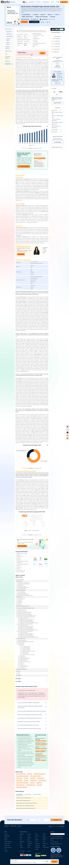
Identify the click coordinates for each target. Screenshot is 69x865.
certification (44, 210)
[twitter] (56, 826)
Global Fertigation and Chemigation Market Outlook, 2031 (26, 803)
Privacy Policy (13, 826)
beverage (36, 192)
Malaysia (36, 839)
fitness (33, 432)
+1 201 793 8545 (56, 46)
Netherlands (22, 841)
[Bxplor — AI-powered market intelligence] (25, 2)
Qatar (44, 841)
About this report (8, 29)
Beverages (53, 16)
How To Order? (7, 843)
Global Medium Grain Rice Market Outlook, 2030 (25, 805)
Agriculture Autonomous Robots (22, 782)
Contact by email (56, 49)
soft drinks (38, 186)
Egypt (44, 835)
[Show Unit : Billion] (32, 145)
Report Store (64, 2)
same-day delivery (45, 430)
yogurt (39, 63)
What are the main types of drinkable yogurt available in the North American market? (30, 707)
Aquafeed (32, 782)
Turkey (28, 847)
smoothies (25, 305)
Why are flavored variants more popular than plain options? (29, 721)
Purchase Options (55, 32)
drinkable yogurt (22, 297)
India (36, 837)
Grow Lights (39, 785)
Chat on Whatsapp (56, 38)
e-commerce (27, 197)
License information (8, 841)
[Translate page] (58, 2)
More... (34, 46)
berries (43, 344)
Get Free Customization (58, 66)
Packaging (17, 73)
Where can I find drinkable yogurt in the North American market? (30, 714)
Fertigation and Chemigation (39, 773)
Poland (36, 841)
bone (45, 108)
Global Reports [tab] (19, 794)
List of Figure (18, 681)
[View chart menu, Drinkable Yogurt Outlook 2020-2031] (47, 126)
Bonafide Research (26, 14)
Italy (20, 839)
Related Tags (7, 61)
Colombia (37, 835)
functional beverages (44, 340)
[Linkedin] (61, 77)
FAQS (5, 849)
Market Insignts (9, 31)
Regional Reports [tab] (27, 794)
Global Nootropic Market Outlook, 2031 (23, 800)
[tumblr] (64, 826)
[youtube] (62, 826)
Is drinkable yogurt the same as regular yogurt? (26, 690)
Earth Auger (29, 773)
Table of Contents (8, 51)
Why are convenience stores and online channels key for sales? (29, 728)
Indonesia (45, 837)
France (21, 837)
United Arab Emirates (37, 848)
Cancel (47, 861)
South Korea (45, 843)
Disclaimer (6, 826)
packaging (42, 194)
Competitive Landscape (7, 47)
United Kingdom (46, 847)
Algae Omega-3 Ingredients (22, 787)
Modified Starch (33, 780)
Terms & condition (7, 847)
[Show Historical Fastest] (35, 530)
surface (33, 392)
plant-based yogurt (22, 301)
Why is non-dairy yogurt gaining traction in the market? (28, 725)
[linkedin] (60, 826)
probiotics (40, 62)
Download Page (26, 19)
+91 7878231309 (56, 41)
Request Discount (57, 102)
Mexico (44, 839)
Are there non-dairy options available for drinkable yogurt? (29, 702)
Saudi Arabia (29, 843)
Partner (5, 839)
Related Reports (8, 63)
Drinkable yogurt (18, 59)
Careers (5, 837)
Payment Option (55, 129)
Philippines (29, 841)
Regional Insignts (7, 43)
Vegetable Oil (38, 782)
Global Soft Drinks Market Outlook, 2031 (23, 797)
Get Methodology (57, 142)
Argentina (21, 834)
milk (47, 486)
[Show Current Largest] (28, 530)
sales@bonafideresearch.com (56, 843)
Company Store (31, 1)
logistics (26, 217)
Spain (21, 845)
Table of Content (19, 577)
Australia (29, 834)
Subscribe (55, 819)
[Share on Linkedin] (49, 22)
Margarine (26, 780)
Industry (13, 2)
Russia (21, 843)
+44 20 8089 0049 (56, 43)
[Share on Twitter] (47, 22)
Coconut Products (40, 778)
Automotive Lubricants (31, 785)
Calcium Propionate (42, 780)
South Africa (37, 843)
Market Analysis (9, 33)
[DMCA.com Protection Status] (43, 855)
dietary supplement (19, 507)
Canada (44, 834)
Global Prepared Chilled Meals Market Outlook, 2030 (25, 808)
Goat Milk (26, 778)
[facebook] (54, 826)
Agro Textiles (32, 778)
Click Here (25, 148)
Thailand (21, 847)
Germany (29, 837)
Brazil (36, 834)
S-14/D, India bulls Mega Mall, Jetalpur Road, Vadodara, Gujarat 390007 (57, 838)
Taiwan (44, 845)
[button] (56, 2)
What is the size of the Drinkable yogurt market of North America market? (31, 711)
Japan (28, 839)
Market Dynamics (9, 36)
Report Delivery (54, 131)
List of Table (18, 678)
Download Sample (24, 166)
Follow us (51, 826)
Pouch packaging (18, 378)
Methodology (6, 835)
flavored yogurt (20, 367)
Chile (21, 835)
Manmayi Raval (45, 19)
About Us (6, 834)
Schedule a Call (35, 19)
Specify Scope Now (22, 546)
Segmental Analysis (8, 39)
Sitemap (19, 826)
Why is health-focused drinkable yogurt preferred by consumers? (30, 718)
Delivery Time (54, 110)
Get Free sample (35, 21)
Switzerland (37, 845)
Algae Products (19, 778)
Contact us (6, 851)
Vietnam (29, 851)
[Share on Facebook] (46, 22)
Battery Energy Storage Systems (22, 776)
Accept (54, 861)
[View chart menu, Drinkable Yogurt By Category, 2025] (47, 445)
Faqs (6, 53)
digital (35, 416)
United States (22, 851)
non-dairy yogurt (45, 312)
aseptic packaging (45, 67)
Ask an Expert (21, 254)
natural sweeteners (37, 354)
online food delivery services (36, 418)
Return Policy (6, 845)
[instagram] (58, 826)
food (43, 95)
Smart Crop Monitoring (21, 773)
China (28, 835)
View (42, 53)
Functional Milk (19, 780)
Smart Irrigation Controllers (36, 776)
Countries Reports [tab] (37, 794)
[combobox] (61, 29)
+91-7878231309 (54, 842)
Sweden (28, 845)
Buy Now (25, 21)
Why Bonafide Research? (7, 57)
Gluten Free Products (20, 785)
